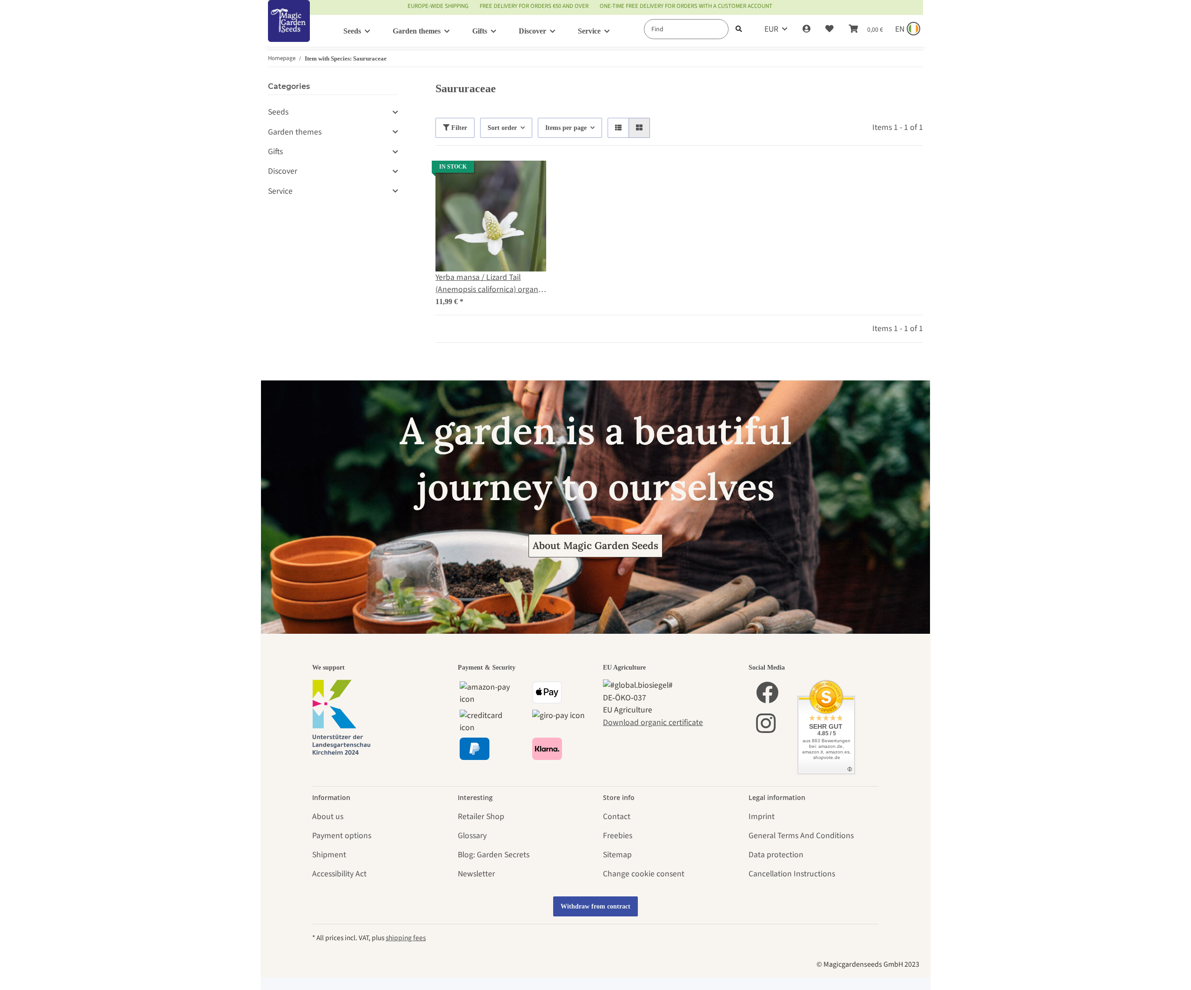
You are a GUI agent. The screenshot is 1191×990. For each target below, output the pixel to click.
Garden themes (294, 132)
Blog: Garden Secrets (493, 855)
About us (327, 816)
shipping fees (406, 938)
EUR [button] (771, 29)
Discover (282, 171)
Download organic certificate (653, 722)
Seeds (278, 112)
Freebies (617, 835)
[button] (806, 29)
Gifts (275, 151)
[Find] (738, 29)
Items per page (566, 127)
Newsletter (476, 874)
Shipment (329, 855)
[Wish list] (829, 29)
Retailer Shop (481, 816)
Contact (616, 816)
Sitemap (617, 855)
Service (280, 191)
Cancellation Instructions (792, 874)
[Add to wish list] (530, 176)
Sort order (502, 127)
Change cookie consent (643, 874)
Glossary (472, 835)
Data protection (776, 855)
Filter (458, 127)
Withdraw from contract (595, 906)
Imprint (762, 816)
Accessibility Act (339, 874)
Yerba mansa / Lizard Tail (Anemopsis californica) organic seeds (489, 283)
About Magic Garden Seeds (595, 545)
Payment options (341, 835)
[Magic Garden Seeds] (289, 30)
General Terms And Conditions (801, 835)
